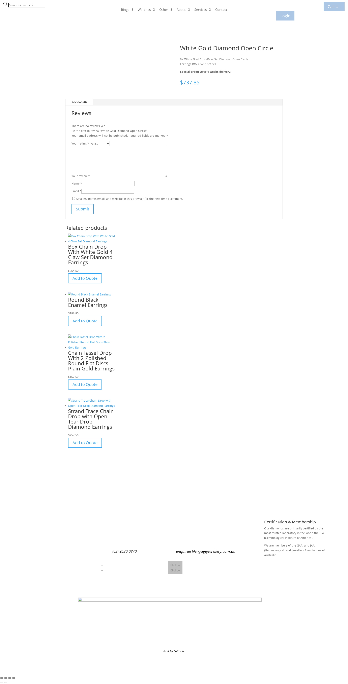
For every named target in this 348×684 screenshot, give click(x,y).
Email (76, 191)
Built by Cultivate (174, 651)
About (181, 9)
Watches (144, 9)
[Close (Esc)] (13, 678)
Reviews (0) (79, 102)
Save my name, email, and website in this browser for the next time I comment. (129, 199)
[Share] (9, 678)
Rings (125, 9)
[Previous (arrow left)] (1, 682)
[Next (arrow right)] (5, 682)
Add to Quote (84, 278)
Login (285, 15)
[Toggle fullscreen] (5, 678)
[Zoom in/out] (1, 678)
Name (76, 183)
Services (200, 9)
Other (163, 9)
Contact (221, 9)
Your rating (80, 143)
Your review (80, 176)
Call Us (334, 6)
